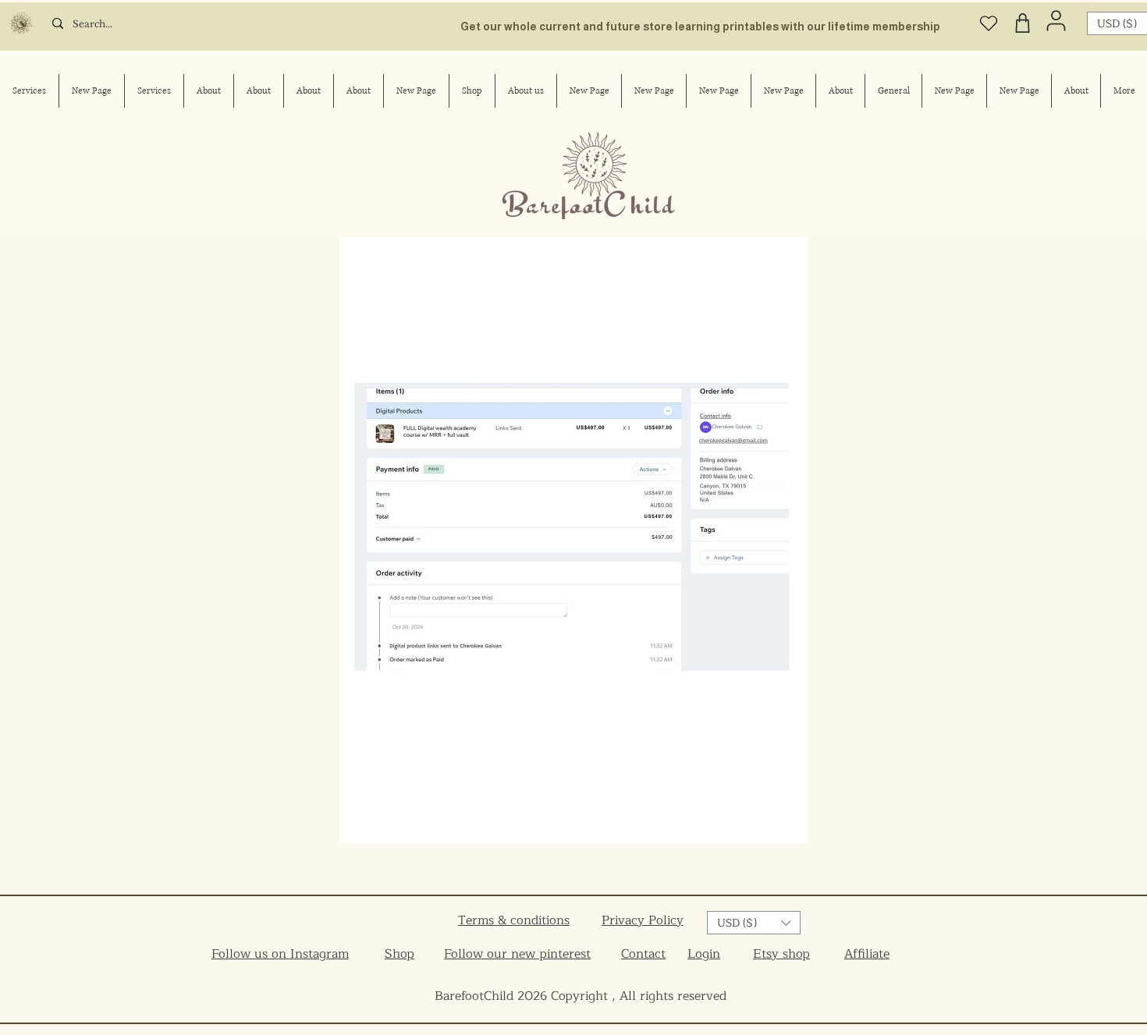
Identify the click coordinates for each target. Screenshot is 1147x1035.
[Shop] (1022, 23)
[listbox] (754, 922)
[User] (1056, 20)
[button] (754, 922)
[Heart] (988, 23)
